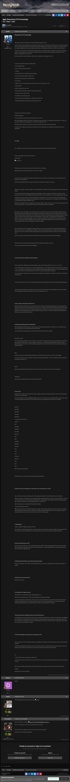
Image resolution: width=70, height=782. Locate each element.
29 (8, 715)
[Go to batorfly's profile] (8, 704)
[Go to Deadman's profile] (8, 685)
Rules (20, 10)
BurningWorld (55, 674)
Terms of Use (29, 780)
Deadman (50, 674)
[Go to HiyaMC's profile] (3, 25)
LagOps (59, 674)
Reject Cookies (64, 778)
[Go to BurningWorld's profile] (8, 726)
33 (8, 46)
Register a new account (20, 757)
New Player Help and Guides (20, 26)
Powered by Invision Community (63, 774)
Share (55, 25)
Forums (5, 10)
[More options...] (66, 31)
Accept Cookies (53, 778)
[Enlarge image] (38, 722)
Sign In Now (50, 757)
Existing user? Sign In (55, 10)
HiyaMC (9, 25)
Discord (33, 10)
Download (13, 10)
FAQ (26, 10)
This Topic (63, 4)
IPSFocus (8, 773)
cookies (9, 778)
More (39, 10)
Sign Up (63, 10)
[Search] (68, 5)
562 (9, 693)
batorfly (8, 696)
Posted (19, 31)
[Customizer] (67, 11)
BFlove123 (63, 739)
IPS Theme (3, 773)
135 (9, 737)
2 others (64, 674)
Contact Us (4, 774)
